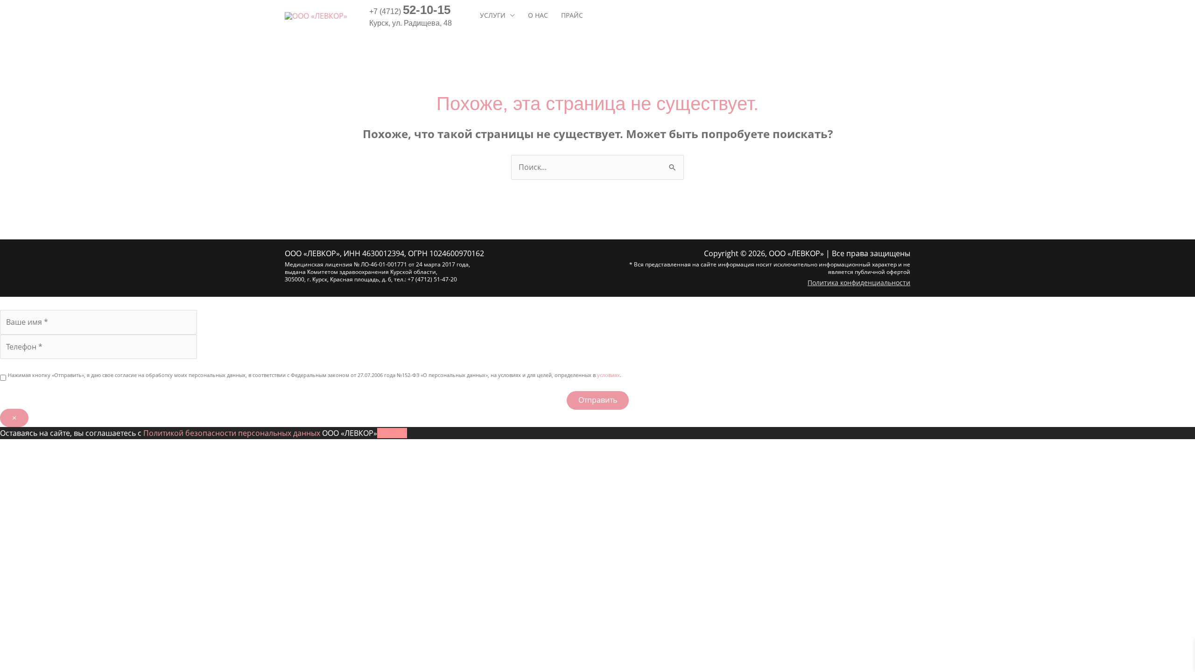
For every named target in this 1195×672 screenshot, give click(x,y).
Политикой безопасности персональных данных (231, 433)
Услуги (493, 15)
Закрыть (392, 433)
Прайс (572, 15)
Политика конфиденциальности (859, 282)
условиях (608, 374)
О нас (538, 15)
